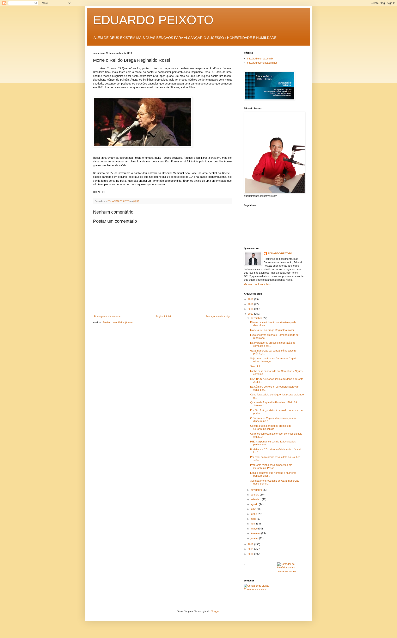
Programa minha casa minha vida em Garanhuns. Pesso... (271, 466)
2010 (251, 554)
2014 (251, 309)
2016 (251, 304)
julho (254, 509)
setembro (256, 499)
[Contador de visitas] (256, 585)
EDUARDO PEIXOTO (153, 20)
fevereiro (256, 533)
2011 (251, 549)
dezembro (257, 318)
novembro (257, 489)
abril (253, 523)
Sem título (255, 366)
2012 (251, 544)
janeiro (255, 538)
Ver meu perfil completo (257, 284)
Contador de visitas (255, 589)
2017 (251, 299)
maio (254, 518)
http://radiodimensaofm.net (262, 62)
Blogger (215, 611)
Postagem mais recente (107, 316)
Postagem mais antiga (218, 316)
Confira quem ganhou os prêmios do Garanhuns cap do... (270, 427)
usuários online (287, 571)
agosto (255, 504)
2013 (251, 313)
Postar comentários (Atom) (118, 322)
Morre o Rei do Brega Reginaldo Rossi (272, 330)
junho (254, 514)
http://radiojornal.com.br (260, 58)
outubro (255, 494)
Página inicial (163, 316)
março (254, 528)
